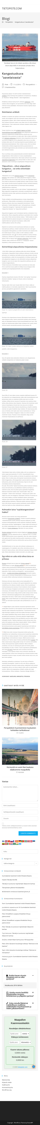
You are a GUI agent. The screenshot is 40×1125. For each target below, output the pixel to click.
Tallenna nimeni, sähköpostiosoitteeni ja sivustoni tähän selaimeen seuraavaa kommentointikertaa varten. (19, 826)
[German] (20, 841)
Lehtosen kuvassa (19, 175)
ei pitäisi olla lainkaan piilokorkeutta (16, 573)
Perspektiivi (30, 84)
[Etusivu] (2, 22)
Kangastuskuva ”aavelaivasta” (24, 22)
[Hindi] (17, 844)
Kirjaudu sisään (7, 1082)
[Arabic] (14, 844)
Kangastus (20, 676)
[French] (14, 841)
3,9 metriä (10, 649)
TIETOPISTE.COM (12, 8)
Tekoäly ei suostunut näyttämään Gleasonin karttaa (18, 884)
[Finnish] (3, 841)
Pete (6, 84)
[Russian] (11, 841)
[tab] (20, 977)
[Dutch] (11, 844)
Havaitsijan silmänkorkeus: (20, 1028)
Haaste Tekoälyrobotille (9, 880)
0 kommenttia (10, 87)
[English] (6, 841)
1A (15, 234)
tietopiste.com (22, 1067)
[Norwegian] (28, 841)
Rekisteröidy (6, 1080)
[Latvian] (6, 844)
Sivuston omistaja (6, 532)
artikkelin (4, 95)
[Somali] (20, 844)
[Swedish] (25, 841)
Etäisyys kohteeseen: (20, 1037)
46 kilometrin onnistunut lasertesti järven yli (16, 892)
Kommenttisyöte (7, 1087)
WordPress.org (6, 1090)
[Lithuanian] (3, 844)
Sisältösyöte (6, 1085)
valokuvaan (27, 101)
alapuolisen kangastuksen (8, 159)
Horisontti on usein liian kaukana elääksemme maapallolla (20, 768)
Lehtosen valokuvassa (10, 138)
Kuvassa (4, 563)
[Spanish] (17, 841)
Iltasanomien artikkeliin (14, 518)
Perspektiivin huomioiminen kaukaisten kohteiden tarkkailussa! (20, 729)
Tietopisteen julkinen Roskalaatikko (13, 888)
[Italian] (9, 844)
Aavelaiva (13, 676)
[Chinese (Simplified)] (9, 841)
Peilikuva (27, 676)
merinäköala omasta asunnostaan (11, 628)
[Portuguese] (22, 841)
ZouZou (4, 940)
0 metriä (33, 640)
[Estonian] (34, 841)
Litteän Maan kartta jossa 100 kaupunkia (20, 940)
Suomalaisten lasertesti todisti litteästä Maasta (17, 876)
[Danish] (31, 841)
